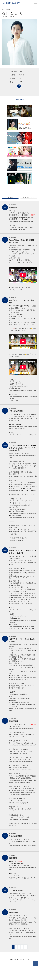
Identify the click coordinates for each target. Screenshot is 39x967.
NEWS (10, 197)
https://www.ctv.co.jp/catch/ (18, 811)
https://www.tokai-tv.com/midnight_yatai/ (22, 435)
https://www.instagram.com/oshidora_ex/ (22, 513)
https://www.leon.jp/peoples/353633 (21, 221)
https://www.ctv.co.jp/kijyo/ (18, 694)
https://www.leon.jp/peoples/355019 (21, 217)
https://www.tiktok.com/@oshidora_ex (21, 517)
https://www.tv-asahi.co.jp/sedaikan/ (21, 728)
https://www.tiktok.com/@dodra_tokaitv (22, 626)
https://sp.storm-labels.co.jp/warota (21, 290)
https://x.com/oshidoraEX (17, 509)
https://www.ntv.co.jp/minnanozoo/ (20, 770)
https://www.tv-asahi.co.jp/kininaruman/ (22, 745)
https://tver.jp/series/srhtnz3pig (19, 698)
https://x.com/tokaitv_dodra (18, 616)
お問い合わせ (19, 99)
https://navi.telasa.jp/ (16, 540)
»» (25, 946)
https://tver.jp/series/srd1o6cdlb (19, 505)
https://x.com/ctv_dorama (20, 702)
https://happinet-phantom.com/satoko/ (22, 382)
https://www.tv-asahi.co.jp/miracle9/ (21, 761)
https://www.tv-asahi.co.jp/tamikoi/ (20, 501)
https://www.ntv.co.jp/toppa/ (18, 753)
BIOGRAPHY (28, 197)
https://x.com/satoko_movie (18, 386)
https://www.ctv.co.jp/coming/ (19, 819)
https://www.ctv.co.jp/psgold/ (18, 803)
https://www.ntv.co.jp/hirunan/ (19, 737)
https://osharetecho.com (17, 229)
